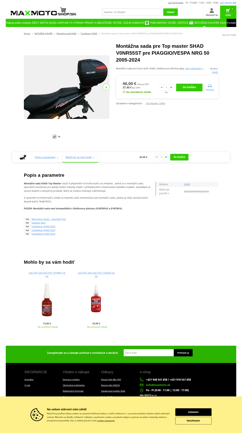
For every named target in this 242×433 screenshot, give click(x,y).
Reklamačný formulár (73, 391)
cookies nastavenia (106, 420)
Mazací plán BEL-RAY (111, 379)
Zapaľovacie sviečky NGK (113, 391)
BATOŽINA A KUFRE (44, 33)
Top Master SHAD (89, 33)
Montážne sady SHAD (67, 33)
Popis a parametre (45, 157)
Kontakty (29, 379)
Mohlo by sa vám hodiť (79, 157)
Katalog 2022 (39, 222)
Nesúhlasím (193, 420)
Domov (27, 33)
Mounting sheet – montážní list (49, 219)
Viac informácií (193, 68)
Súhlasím (193, 412)
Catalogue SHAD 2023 (43, 230)
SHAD (215, 72)
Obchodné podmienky (74, 385)
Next (106, 87)
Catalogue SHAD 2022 (43, 226)
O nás (27, 385)
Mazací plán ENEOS (110, 385)
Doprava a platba (71, 379)
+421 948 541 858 (228, 2)
